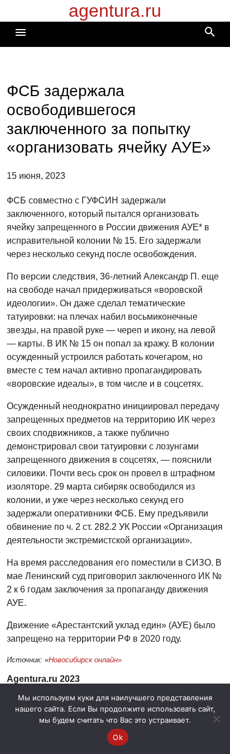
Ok (118, 737)
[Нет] (216, 718)
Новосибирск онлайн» (85, 660)
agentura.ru (115, 11)
